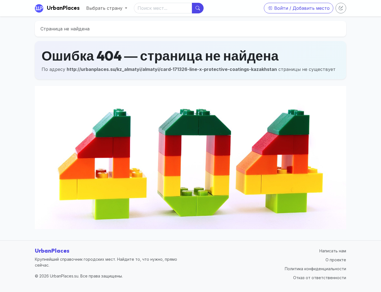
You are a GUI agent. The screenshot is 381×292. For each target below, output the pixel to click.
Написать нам (332, 250)
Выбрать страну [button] (105, 8)
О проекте (335, 259)
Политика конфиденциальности (315, 268)
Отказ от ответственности (319, 277)
